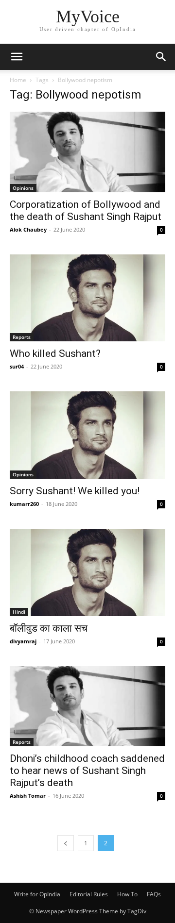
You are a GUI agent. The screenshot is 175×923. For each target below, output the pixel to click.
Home (18, 80)
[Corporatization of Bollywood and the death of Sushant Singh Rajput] (87, 152)
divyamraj (23, 641)
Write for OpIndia (37, 894)
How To (127, 894)
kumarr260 (24, 503)
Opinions (23, 188)
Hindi (19, 611)
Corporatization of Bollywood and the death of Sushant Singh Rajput (85, 210)
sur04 (17, 366)
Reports (22, 337)
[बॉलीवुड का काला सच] (87, 572)
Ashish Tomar (28, 795)
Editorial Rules (89, 894)
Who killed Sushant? (55, 353)
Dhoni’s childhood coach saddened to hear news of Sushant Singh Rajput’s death (87, 771)
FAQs (154, 894)
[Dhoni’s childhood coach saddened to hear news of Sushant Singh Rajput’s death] (87, 706)
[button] (16, 57)
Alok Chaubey (28, 229)
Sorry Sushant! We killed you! (75, 491)
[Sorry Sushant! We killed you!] (87, 435)
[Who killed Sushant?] (87, 298)
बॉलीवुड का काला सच (49, 628)
